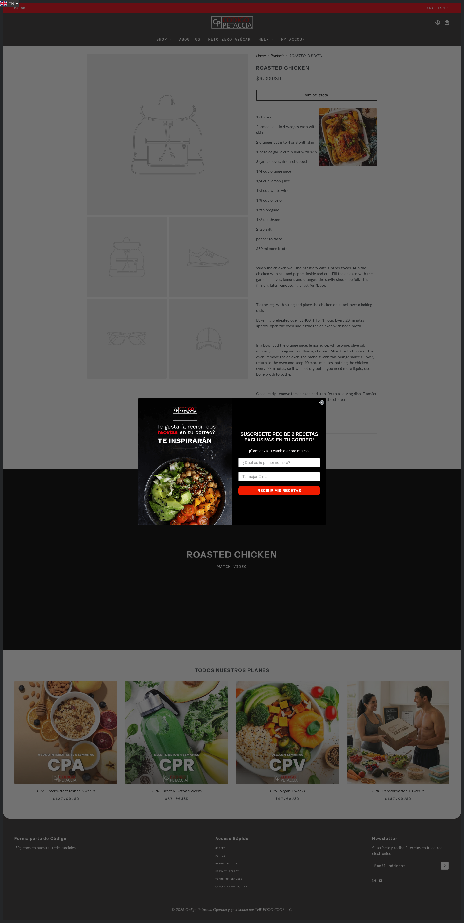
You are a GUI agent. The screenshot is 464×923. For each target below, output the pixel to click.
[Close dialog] (321, 402)
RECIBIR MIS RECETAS (279, 491)
